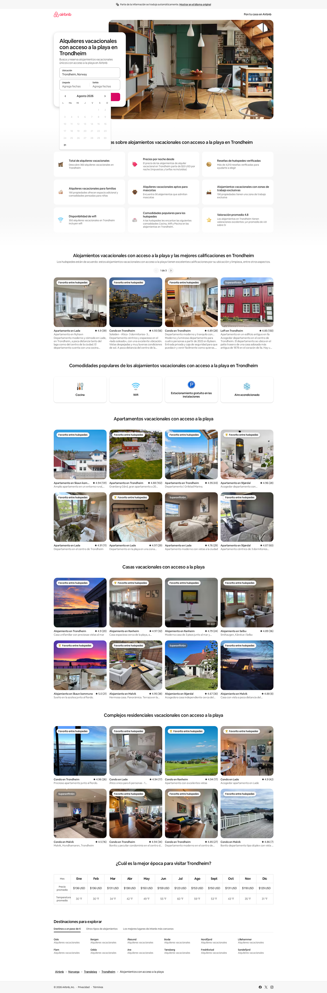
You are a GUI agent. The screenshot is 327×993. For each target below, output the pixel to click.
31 (65, 145)
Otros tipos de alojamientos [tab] (102, 928)
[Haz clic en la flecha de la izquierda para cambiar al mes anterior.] (65, 96)
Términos (98, 987)
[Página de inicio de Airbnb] (62, 14)
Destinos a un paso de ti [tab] (67, 928)
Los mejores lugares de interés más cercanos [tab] (148, 928)
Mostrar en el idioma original (195, 4)
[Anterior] (156, 270)
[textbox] (74, 86)
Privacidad (84, 987)
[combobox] (89, 74)
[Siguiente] (171, 270)
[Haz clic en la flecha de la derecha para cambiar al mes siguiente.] (105, 96)
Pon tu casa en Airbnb (257, 14)
